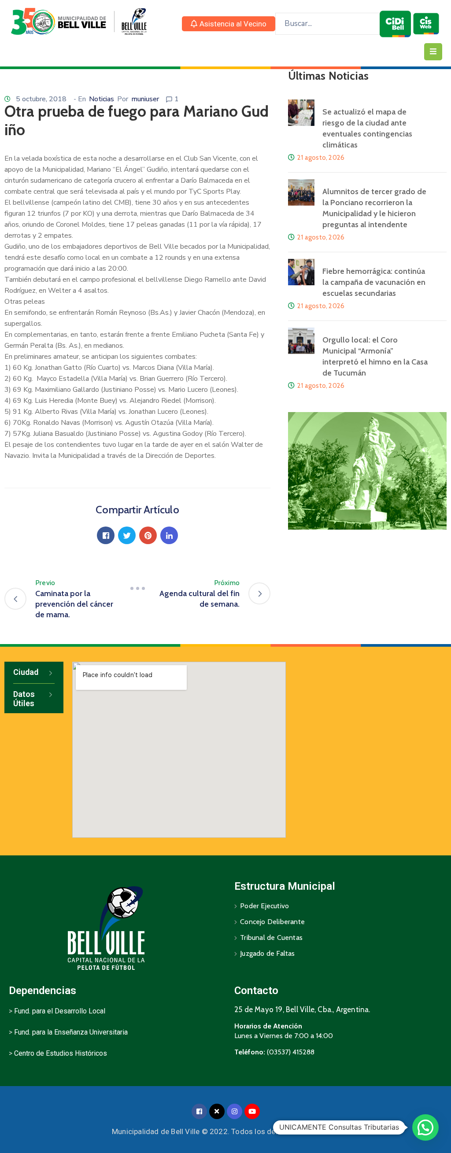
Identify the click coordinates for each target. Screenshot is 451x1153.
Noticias (101, 99)
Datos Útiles (24, 698)
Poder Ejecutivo (264, 906)
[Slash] (137, 588)
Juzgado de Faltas (267, 953)
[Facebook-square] (199, 1111)
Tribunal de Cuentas (271, 937)
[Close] (217, 1111)
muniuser (145, 99)
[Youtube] (252, 1111)
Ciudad (25, 672)
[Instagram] (234, 1111)
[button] (228, 23)
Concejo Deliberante (272, 921)
